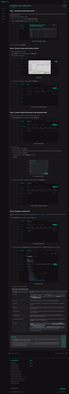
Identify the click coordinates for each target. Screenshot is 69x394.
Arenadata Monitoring (15, 383)
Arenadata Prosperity (15, 369)
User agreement (62, 391)
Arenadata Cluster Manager (16, 371)
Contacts (31, 366)
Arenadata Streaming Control (16, 374)
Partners (31, 364)
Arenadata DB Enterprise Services (17, 380)
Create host (28, 343)
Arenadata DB (13, 362)
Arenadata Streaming (14, 368)
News (31, 362)
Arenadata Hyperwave (15, 364)
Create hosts (45, 214)
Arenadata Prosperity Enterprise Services (18, 378)
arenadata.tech (14, 388)
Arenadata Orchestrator (15, 381)
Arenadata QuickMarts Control (16, 376)
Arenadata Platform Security (16, 373)
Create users (39, 214)
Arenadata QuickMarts (15, 366)
